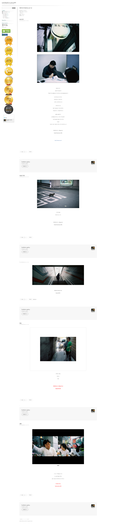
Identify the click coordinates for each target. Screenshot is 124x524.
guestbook (10, 3)
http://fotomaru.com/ (58, 140)
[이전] (34, 447)
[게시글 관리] (26, 152)
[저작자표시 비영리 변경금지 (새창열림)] (34, 299)
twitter (6, 117)
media (8, 3)
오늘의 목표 (21, 11)
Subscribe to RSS (4, 27)
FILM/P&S (22, 262)
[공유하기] (24, 152)
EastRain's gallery (9, 2)
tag (4, 3)
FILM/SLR (22, 20)
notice (2, 3)
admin (13, 3)
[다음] (82, 447)
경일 (20, 14)
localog (6, 3)
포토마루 (20, 10)
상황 (20, 15)
